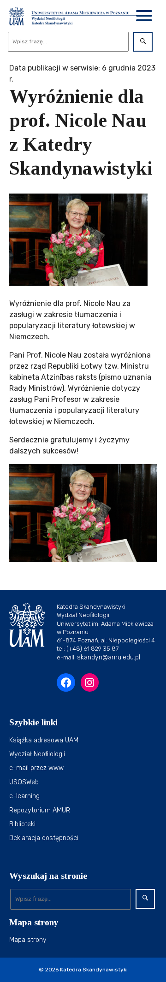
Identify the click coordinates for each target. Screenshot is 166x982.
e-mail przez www (36, 768)
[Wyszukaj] (143, 42)
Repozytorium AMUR (39, 810)
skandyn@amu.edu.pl (108, 657)
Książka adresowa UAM (43, 740)
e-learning (24, 796)
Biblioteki (22, 824)
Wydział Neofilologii (37, 754)
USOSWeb (24, 782)
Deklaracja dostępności (43, 838)
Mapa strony (28, 940)
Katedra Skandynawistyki (94, 969)
